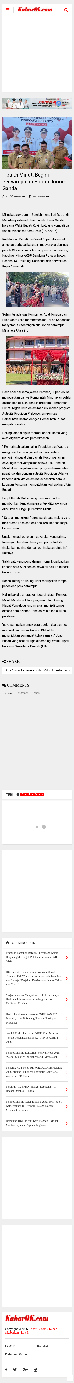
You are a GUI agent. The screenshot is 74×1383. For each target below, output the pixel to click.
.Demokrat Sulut (31, 794)
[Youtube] (35, 1369)
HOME (10, 1346)
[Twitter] (15, 1369)
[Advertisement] (37, 55)
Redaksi (42, 1346)
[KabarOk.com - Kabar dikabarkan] (35, 10)
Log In (25, 1332)
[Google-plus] (25, 1369)
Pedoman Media (16, 1354)
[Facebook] (6, 1369)
